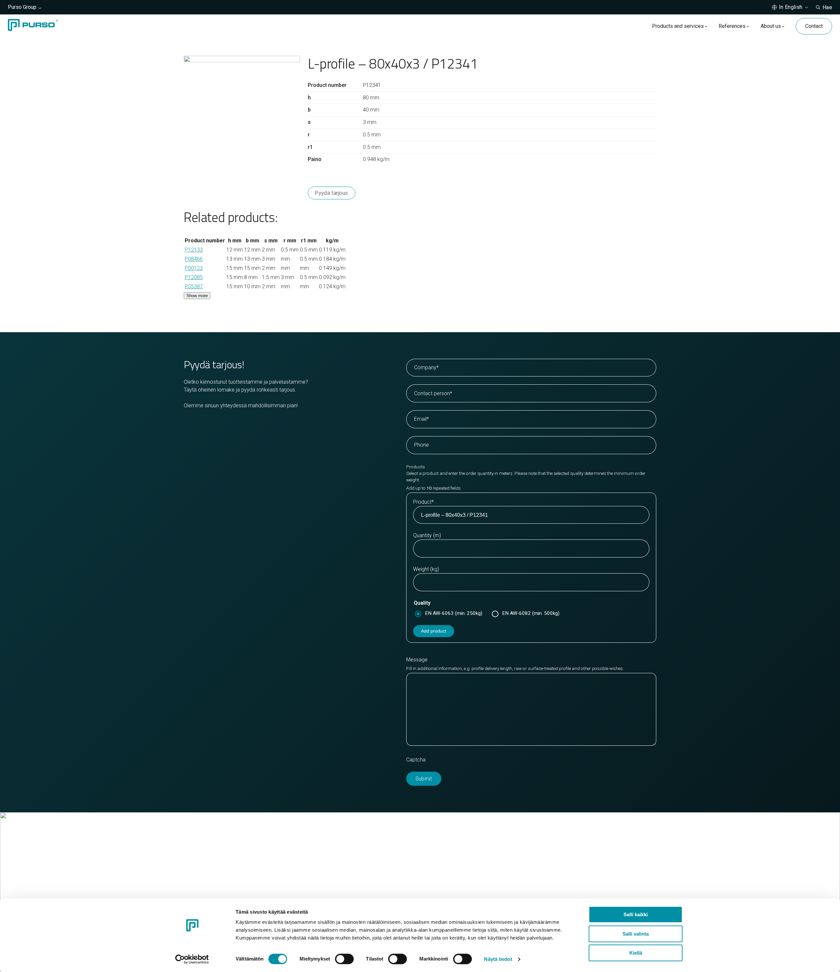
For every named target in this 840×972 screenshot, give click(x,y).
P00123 (194, 268)
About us (771, 26)
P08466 (194, 259)
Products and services (678, 26)
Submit (423, 779)
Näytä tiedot (498, 959)
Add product (433, 631)
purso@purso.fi (446, 857)
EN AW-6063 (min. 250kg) (453, 613)
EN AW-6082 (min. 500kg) (530, 613)
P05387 (194, 286)
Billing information (449, 873)
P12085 (194, 277)
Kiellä (635, 953)
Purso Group (22, 7)
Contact (814, 26)
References (732, 26)
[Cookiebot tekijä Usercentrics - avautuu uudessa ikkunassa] (192, 959)
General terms (445, 881)
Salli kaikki (635, 914)
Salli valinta (635, 934)
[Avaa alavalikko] (706, 26)
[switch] (344, 959)
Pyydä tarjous (331, 193)
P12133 (194, 250)
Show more (197, 295)
